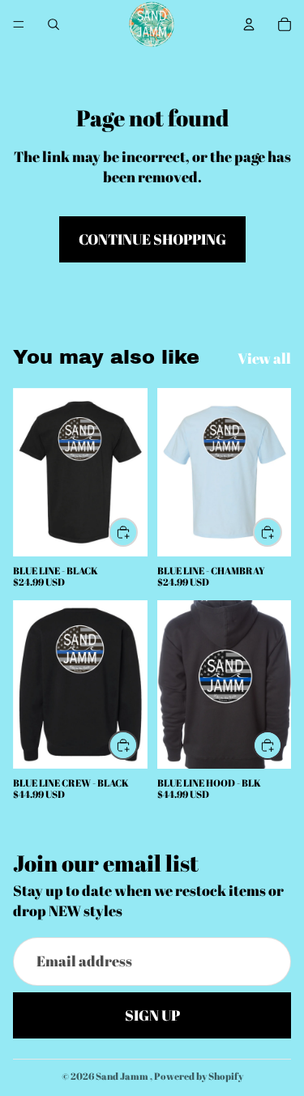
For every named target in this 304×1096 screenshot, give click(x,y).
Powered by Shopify (198, 1075)
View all (264, 358)
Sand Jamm (123, 1075)
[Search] (53, 24)
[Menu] (18, 24)
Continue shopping (152, 239)
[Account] (249, 24)
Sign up (152, 1015)
